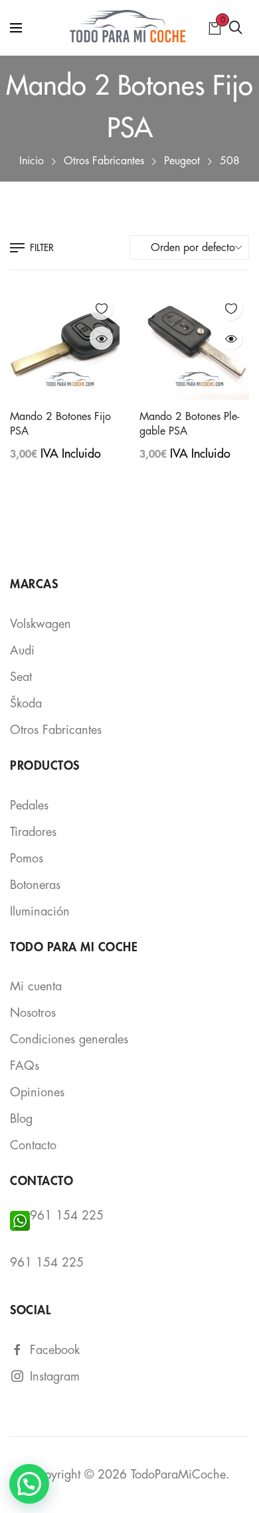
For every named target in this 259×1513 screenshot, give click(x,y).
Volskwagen (40, 624)
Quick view (101, 338)
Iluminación (40, 911)
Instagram (55, 1377)
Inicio (31, 161)
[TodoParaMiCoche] (129, 28)
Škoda (26, 703)
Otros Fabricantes (104, 161)
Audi (22, 650)
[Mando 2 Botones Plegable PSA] (194, 344)
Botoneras (35, 885)
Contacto (33, 1145)
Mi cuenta (36, 986)
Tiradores (33, 832)
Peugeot (182, 161)
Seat (21, 677)
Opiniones (37, 1092)
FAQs (24, 1066)
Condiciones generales (69, 1039)
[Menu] (16, 28)
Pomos (26, 858)
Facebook (55, 1350)
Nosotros (33, 1013)
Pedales (29, 805)
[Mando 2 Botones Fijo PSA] (65, 344)
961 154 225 (67, 1216)
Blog (21, 1119)
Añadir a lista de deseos (101, 308)
